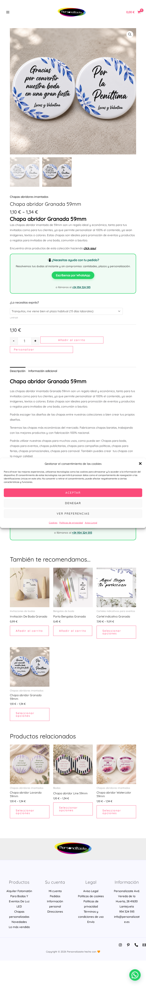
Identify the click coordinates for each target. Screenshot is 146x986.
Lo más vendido (19, 927)
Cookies (53, 522)
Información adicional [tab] (42, 371)
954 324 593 (126, 911)
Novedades (19, 922)
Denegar (73, 503)
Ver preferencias (73, 513)
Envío (90, 922)
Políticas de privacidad (71, 522)
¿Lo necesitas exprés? (24, 302)
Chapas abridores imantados (29, 197)
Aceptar (73, 492)
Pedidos (55, 896)
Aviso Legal (91, 522)
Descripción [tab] (17, 371)
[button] (140, 464)
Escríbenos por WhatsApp (73, 275)
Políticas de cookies (91, 896)
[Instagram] (120, 945)
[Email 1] (144, 945)
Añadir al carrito (71, 340)
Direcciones (55, 911)
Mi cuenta (55, 891)
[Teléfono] (136, 945)
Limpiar (14, 317)
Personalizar (24, 349)
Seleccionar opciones (111, 632)
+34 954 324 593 (81, 287)
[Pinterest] (128, 945)
